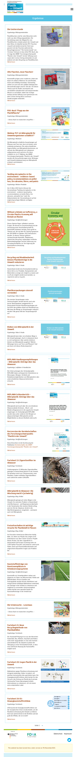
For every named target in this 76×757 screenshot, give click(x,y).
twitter (69, 739)
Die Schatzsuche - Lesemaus (19, 605)
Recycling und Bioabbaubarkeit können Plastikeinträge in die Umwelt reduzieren (20, 259)
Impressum (68, 734)
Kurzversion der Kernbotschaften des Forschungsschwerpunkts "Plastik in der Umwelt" (21, 433)
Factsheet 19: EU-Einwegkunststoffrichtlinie (18, 699)
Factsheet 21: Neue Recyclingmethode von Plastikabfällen (17, 627)
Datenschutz (58, 734)
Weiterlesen (11, 62)
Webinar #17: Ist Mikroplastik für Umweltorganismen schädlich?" (21, 134)
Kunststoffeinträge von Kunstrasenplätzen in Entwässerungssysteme (17, 566)
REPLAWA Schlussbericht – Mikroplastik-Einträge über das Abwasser (20, 396)
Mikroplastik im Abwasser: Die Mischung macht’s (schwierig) (20, 492)
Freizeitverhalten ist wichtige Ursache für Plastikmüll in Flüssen (21, 526)
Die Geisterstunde (15, 29)
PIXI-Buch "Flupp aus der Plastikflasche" (18, 111)
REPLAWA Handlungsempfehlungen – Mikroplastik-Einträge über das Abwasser (22, 361)
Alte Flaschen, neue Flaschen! (20, 72)
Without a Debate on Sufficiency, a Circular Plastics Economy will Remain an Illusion (22, 214)
